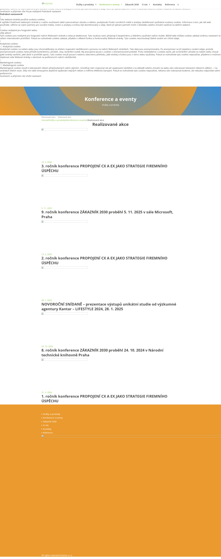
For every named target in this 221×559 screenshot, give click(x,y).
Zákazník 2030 (132, 5)
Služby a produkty (85, 5)
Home (44, 120)
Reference (170, 5)
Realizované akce (64, 117)
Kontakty (157, 5)
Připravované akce (48, 117)
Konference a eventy (109, 5)
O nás (145, 5)
